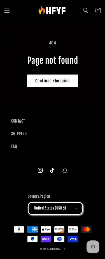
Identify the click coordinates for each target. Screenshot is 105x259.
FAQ (14, 146)
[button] (7, 10)
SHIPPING (19, 133)
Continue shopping (52, 81)
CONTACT (18, 121)
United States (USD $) (50, 208)
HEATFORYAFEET (57, 249)
